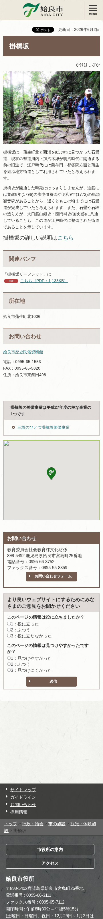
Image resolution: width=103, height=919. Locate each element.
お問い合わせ (23, 804)
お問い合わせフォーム (53, 576)
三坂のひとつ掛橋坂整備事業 (43, 427)
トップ (10, 823)
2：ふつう (20, 629)
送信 (53, 681)
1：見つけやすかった (31, 658)
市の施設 (57, 823)
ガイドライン (23, 797)
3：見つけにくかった (31, 670)
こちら (66, 238)
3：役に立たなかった (31, 635)
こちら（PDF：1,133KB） (44, 280)
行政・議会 (32, 823)
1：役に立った (25, 623)
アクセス (50, 863)
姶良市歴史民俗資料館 (23, 352)
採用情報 (18, 812)
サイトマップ (23, 789)
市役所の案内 (50, 849)
